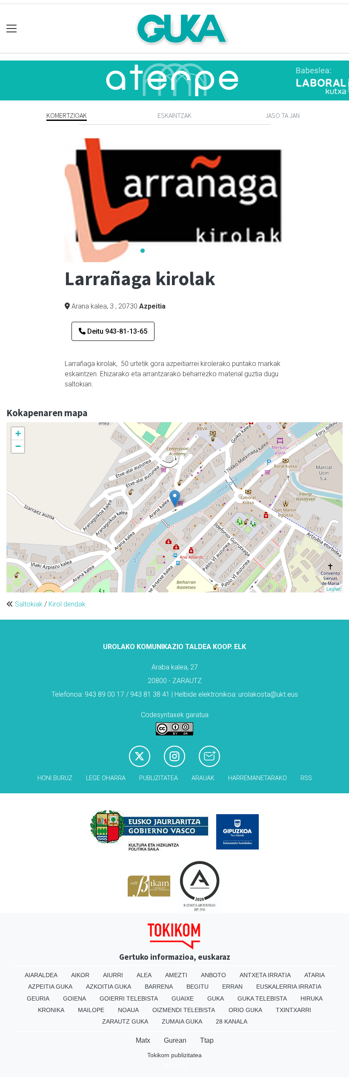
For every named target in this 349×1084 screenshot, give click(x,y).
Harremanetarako (257, 778)
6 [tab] (206, 251)
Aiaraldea (41, 975)
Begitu (197, 986)
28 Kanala (231, 1021)
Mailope (91, 1010)
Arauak (203, 778)
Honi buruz (54, 778)
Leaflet (333, 588)
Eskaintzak (174, 115)
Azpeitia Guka (50, 986)
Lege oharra (106, 778)
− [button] (18, 446)
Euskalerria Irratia (288, 986)
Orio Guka (245, 1010)
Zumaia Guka (182, 1021)
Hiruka (311, 998)
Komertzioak (66, 115)
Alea (144, 975)
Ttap (207, 1040)
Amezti (176, 975)
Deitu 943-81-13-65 (116, 331)
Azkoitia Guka (108, 986)
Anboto (213, 975)
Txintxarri (293, 1010)
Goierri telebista (129, 998)
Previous (58, 200)
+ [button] (18, 433)
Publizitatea (158, 778)
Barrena (159, 986)
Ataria (314, 975)
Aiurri (113, 975)
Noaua (128, 1010)
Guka (215, 998)
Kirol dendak (67, 604)
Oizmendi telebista (183, 1010)
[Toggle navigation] (12, 28)
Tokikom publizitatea (174, 1055)
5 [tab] (193, 251)
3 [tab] (168, 251)
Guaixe (183, 998)
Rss (306, 778)
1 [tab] (142, 251)
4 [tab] (181, 251)
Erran (232, 986)
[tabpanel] (175, 200)
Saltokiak (29, 604)
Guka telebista (262, 998)
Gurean (175, 1040)
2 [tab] (155, 251)
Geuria (38, 998)
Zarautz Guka (125, 1021)
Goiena (74, 998)
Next (290, 200)
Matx (143, 1040)
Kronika (51, 1010)
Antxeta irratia (265, 975)
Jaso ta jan (282, 115)
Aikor (80, 975)
